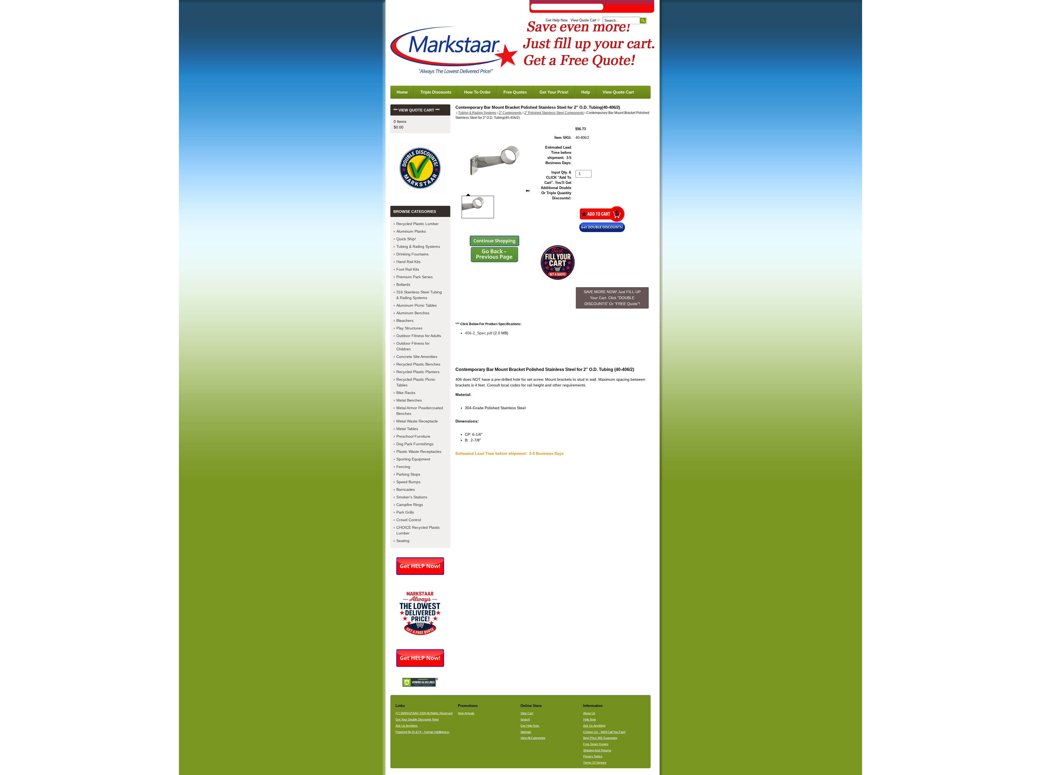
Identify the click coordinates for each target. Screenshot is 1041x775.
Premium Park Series (414, 277)
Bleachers (404, 320)
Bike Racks (405, 392)
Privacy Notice (592, 756)
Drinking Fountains (412, 254)
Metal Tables (407, 429)
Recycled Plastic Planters (417, 372)
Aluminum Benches (412, 313)
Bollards (403, 284)
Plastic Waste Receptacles (418, 451)
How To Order (477, 92)
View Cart (526, 713)
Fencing (403, 467)
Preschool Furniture (413, 436)
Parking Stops (408, 474)
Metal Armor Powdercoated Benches (419, 411)
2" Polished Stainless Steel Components (554, 113)
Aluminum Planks (411, 231)
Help (585, 92)
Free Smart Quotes (596, 744)
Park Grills (405, 512)
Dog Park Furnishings (414, 444)
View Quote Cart (585, 20)
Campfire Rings (409, 504)
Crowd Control (408, 520)
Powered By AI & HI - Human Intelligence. (423, 732)
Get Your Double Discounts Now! (417, 719)
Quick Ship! (406, 239)
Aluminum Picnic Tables (416, 305)
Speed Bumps (408, 482)
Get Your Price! (553, 92)
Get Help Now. (557, 20)
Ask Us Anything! (594, 725)
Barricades (405, 489)
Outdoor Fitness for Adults (418, 336)
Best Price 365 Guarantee (600, 737)
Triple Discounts (435, 92)
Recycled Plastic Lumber (417, 224)
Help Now (589, 719)
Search (525, 719)
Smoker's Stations (411, 497)
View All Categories (532, 737)
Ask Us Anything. (407, 725)
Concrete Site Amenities (416, 356)
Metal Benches (409, 400)
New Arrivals (466, 713)
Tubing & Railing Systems (477, 113)
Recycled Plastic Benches (418, 364)
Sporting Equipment (413, 459)
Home (402, 92)
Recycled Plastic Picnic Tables (415, 382)
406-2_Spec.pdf (478, 333)
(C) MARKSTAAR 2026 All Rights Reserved (424, 713)
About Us (589, 713)
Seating (402, 541)
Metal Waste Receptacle (417, 421)
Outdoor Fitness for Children (413, 346)
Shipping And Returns (597, 750)
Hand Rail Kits (408, 262)
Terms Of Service (594, 762)
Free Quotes (515, 92)
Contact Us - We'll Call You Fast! (604, 732)
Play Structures (409, 328)
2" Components (510, 113)
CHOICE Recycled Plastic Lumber (418, 530)
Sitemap (525, 732)
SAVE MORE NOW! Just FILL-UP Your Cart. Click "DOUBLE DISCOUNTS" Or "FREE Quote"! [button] (612, 298)
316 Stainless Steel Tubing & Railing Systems (419, 295)
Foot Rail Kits (407, 269)
